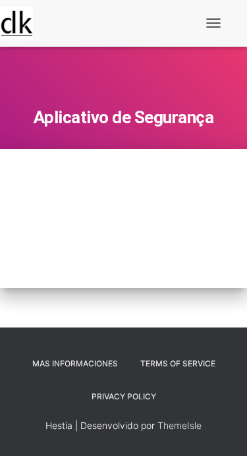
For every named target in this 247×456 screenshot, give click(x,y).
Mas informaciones (75, 363)
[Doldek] (21, 23)
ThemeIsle (179, 425)
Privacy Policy (124, 396)
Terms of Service (177, 363)
